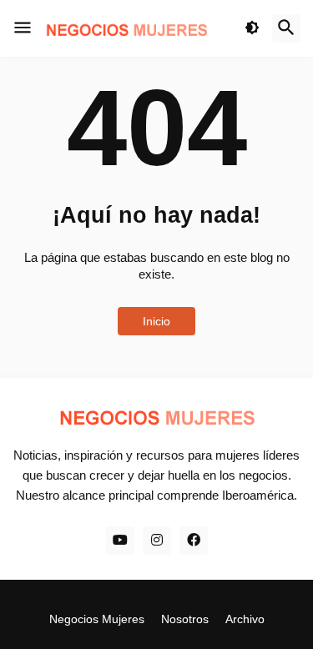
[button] (22, 28)
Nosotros (185, 619)
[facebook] (193, 540)
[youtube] (120, 540)
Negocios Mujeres (96, 619)
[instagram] (157, 540)
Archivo (245, 619)
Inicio (156, 321)
